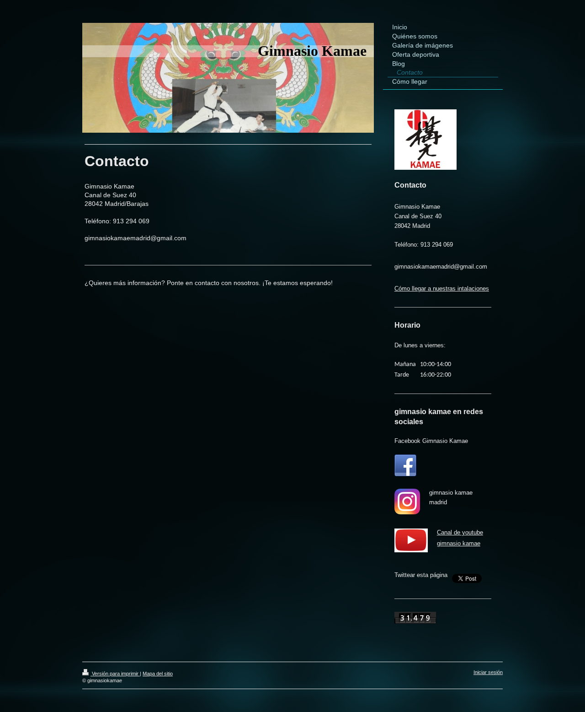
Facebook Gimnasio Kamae (431, 440)
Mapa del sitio (158, 673)
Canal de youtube (460, 532)
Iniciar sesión (488, 672)
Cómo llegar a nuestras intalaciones (441, 288)
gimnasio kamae (458, 543)
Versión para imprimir (115, 673)
